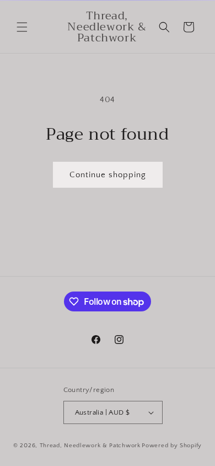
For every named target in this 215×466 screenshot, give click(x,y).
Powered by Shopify (172, 445)
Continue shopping (107, 174)
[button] (22, 27)
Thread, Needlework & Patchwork (90, 445)
